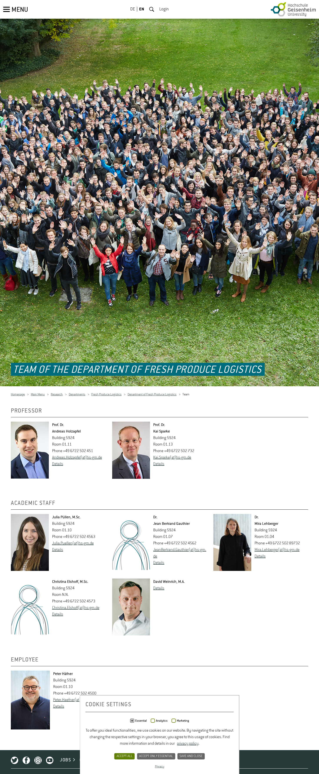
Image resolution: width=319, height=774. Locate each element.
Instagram (38, 761)
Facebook (26, 761)
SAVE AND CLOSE (190, 756)
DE (132, 9)
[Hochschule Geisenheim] (293, 9)
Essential (141, 721)
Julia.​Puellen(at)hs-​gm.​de (73, 544)
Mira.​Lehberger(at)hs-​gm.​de (277, 550)
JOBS (65, 760)
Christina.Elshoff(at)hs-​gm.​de (75, 608)
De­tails (57, 465)
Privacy (159, 766)
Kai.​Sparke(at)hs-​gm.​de (172, 458)
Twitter (14, 761)
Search (151, 9)
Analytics (162, 721)
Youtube (49, 761)
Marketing (183, 721)
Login (164, 9)
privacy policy (188, 743)
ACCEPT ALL (125, 756)
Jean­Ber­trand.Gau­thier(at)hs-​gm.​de (179, 553)
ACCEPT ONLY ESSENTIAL (156, 756)
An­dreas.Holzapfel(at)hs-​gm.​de (77, 458)
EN (141, 9)
